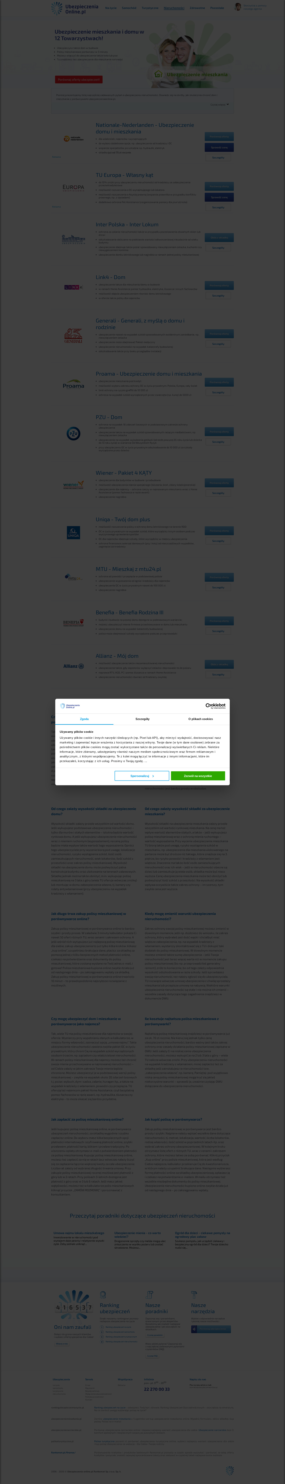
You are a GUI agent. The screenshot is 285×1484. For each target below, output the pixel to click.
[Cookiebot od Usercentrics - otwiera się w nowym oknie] (208, 706)
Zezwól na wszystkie (198, 775)
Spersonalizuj (139, 775)
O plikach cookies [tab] (200, 719)
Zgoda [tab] (84, 719)
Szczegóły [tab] (143, 719)
